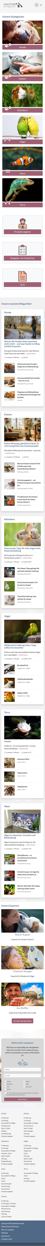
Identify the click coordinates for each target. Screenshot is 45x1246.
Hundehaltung (22, 370)
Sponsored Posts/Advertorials (12, 1223)
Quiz (22, 284)
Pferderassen (5, 1209)
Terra (22, 204)
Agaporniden (22, 693)
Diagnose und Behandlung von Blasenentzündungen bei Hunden (28, 394)
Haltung (20, 472)
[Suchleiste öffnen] (36, 5)
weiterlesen (31, 353)
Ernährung (21, 505)
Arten (19, 762)
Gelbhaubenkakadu (25, 679)
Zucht (26, 1153)
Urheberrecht (6, 1239)
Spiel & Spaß (5, 1156)
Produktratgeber (22, 231)
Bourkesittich (22, 665)
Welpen (4, 1131)
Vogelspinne (22, 787)
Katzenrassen (28, 1126)
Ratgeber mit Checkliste (22, 258)
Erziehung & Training (8, 1203)
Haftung (4, 1233)
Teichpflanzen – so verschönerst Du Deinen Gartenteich (27, 858)
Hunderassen (5, 1126)
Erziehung (4, 1120)
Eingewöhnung (6, 1161)
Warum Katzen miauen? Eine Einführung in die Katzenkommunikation (28, 466)
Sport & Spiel (5, 1128)
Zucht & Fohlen (6, 1217)
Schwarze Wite (23, 759)
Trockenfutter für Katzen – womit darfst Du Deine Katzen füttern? (28, 499)
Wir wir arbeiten (7, 1230)
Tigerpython (22, 773)
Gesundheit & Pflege (8, 1123)
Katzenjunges (22, 488)
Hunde (22, 47)
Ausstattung (21, 877)
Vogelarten (21, 668)
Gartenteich (21, 863)
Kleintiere (22, 110)
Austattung (28, 1161)
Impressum (5, 1236)
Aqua (22, 173)
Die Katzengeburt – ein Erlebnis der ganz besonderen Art (29, 483)
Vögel (22, 141)
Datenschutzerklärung (10, 1226)
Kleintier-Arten (6, 1153)
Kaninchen (21, 588)
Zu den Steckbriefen (23, 1021)
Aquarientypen (6, 1184)
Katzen (22, 78)
